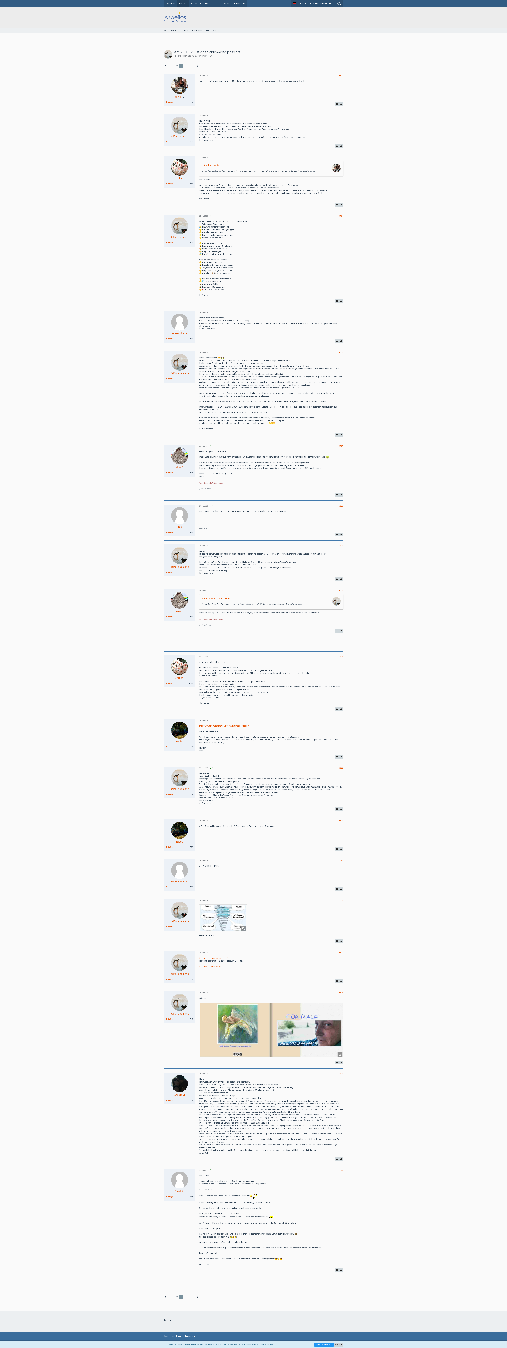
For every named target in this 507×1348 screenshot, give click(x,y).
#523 (341, 157)
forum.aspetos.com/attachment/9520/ (215, 966)
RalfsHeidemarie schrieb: (216, 598)
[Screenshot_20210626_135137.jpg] (271, 1030)
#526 (341, 352)
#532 (341, 720)
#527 (341, 446)
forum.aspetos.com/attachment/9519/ (215, 958)
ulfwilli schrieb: (210, 165)
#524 (341, 216)
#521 (341, 75)
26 (177, 65)
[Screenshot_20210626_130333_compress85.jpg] (223, 917)
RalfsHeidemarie (184, 56)
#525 (341, 312)
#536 (341, 900)
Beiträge (169, 102)
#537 (341, 952)
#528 (341, 506)
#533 (341, 768)
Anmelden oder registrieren (321, 3)
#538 (341, 992)
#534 (341, 820)
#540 (341, 1170)
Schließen (338, 1345)
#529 (341, 545)
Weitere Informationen (324, 1345)
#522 (341, 115)
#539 (341, 1074)
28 (185, 65)
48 (194, 65)
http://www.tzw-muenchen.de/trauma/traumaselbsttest (223, 726)
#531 (341, 656)
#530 (341, 590)
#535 (341, 860)
